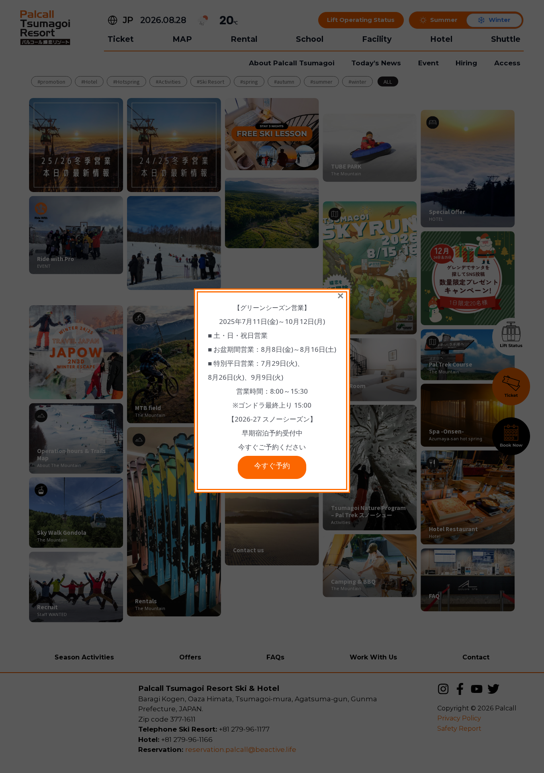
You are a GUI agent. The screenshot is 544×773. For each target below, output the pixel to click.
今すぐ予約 (272, 467)
